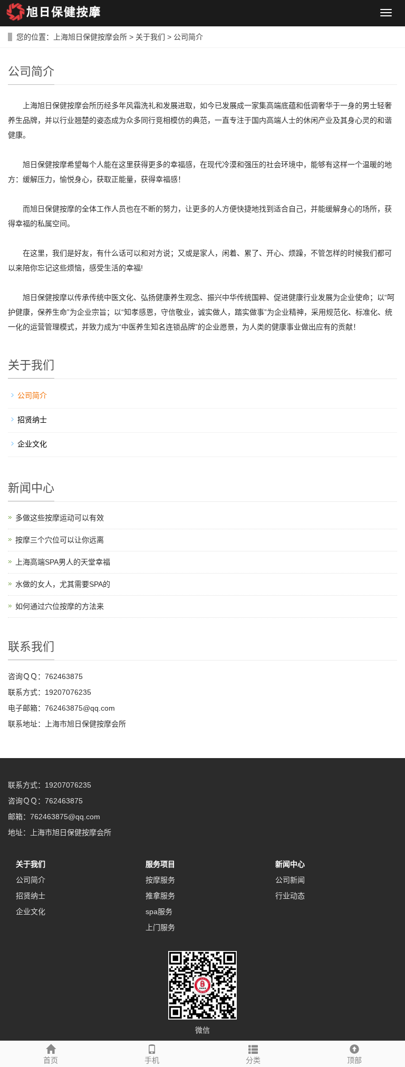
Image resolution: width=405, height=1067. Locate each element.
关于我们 (150, 37)
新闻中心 (290, 864)
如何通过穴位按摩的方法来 (59, 606)
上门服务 (160, 927)
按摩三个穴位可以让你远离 (59, 540)
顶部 (354, 1060)
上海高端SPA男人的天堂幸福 (62, 562)
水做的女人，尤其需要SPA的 (62, 584)
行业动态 (290, 895)
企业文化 (32, 444)
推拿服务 (160, 895)
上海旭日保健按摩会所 (90, 37)
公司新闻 (290, 880)
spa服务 (159, 911)
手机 (151, 1060)
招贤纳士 (32, 419)
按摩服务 (160, 880)
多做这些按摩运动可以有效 (59, 517)
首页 (50, 1060)
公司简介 (188, 37)
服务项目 (160, 864)
